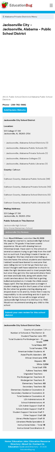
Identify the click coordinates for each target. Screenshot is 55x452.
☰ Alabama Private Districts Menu (20, 16)
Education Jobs (20, 441)
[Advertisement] (27, 65)
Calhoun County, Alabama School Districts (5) (27, 194)
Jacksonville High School (15, 225)
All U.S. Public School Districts (16, 96)
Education (13, 446)
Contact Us (38, 444)
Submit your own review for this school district (25, 313)
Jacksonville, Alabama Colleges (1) (23, 158)
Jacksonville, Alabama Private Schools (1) (27, 153)
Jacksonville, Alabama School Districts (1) (27, 142)
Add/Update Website (15, 110)
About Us (26, 444)
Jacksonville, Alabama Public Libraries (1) (27, 163)
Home (8, 441)
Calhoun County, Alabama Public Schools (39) (27, 179)
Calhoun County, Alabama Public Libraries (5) (27, 202)
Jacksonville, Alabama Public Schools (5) (26, 148)
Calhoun (47, 329)
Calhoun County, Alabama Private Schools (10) (27, 186)
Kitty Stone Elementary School (18, 228)
